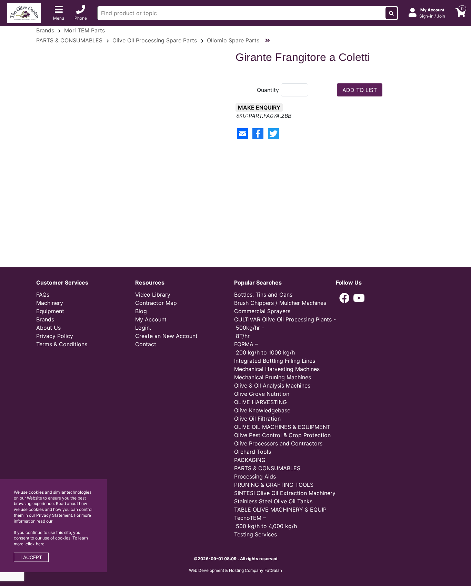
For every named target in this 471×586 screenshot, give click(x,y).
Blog (141, 311)
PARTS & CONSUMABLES (69, 40)
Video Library (152, 294)
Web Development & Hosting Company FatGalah (235, 570)
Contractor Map (156, 302)
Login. (143, 327)
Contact (145, 344)
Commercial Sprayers (262, 311)
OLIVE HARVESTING (260, 402)
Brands (45, 30)
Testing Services (255, 534)
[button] (344, 298)
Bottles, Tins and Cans (263, 294)
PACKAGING (249, 459)
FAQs (42, 294)
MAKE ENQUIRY (259, 107)
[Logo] (24, 12)
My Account (151, 319)
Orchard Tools (252, 451)
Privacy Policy (54, 335)
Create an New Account (166, 335)
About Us (48, 327)
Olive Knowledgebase (262, 410)
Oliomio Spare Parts (233, 40)
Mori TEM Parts (84, 30)
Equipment (50, 311)
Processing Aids (255, 476)
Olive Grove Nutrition (261, 393)
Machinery (49, 302)
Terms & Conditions (61, 344)
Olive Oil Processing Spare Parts (154, 40)
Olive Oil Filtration (257, 418)
